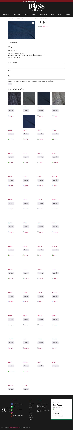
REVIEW (52, 14)
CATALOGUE (26, 14)
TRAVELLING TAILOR (43, 14)
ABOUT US (59, 14)
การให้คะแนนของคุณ (14, 57)
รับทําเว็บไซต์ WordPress (14, 428)
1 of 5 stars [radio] (9, 59)
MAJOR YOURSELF (17, 14)
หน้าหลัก (10, 19)
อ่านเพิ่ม (11, 110)
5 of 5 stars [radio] (17, 59)
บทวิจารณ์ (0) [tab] (13, 42)
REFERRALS (34, 14)
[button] (33, 23)
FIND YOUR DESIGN (6, 14)
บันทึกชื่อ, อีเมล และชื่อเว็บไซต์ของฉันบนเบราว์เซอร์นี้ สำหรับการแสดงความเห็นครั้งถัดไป (31, 81)
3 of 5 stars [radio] (13, 59)
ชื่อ (9, 70)
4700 (36, 19)
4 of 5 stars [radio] (15, 59)
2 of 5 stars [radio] (11, 59)
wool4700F (41, 19)
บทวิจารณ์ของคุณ (13, 62)
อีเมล (9, 75)
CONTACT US (68, 14)
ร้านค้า (14, 19)
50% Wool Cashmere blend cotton (25, 19)
